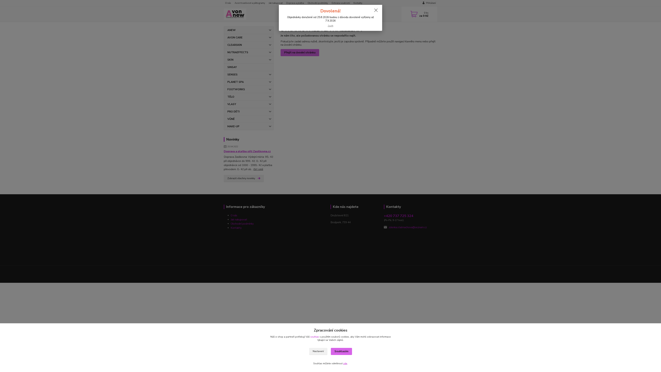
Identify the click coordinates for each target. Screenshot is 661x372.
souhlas (314, 336)
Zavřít (330, 25)
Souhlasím (341, 351)
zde (345, 363)
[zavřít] (376, 10)
